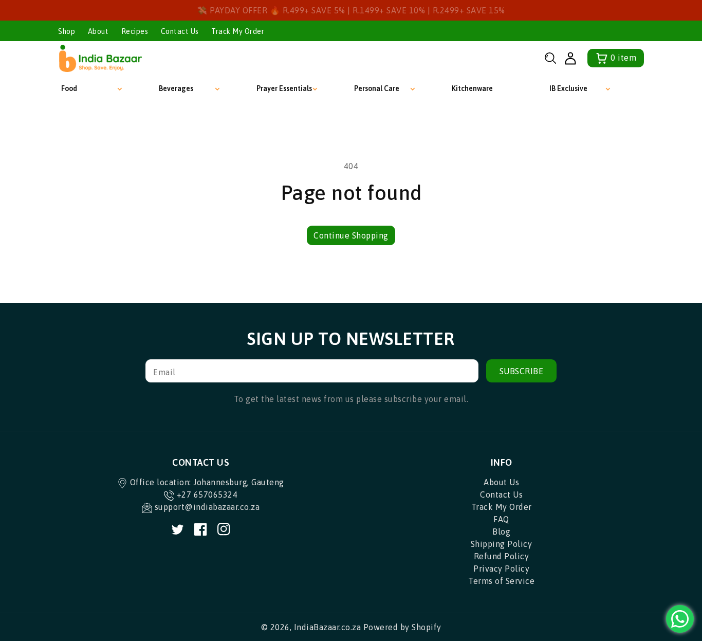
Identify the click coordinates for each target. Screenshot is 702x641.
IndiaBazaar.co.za (327, 627)
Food (69, 88)
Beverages (176, 88)
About (98, 31)
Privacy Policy (501, 568)
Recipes (135, 31)
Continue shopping (351, 235)
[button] (550, 58)
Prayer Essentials (284, 88)
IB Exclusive (568, 88)
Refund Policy (501, 556)
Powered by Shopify (402, 627)
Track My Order (237, 31)
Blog (501, 531)
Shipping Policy (501, 543)
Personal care (376, 88)
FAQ (501, 519)
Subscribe (522, 371)
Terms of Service (501, 580)
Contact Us (180, 31)
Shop (66, 31)
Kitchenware (472, 88)
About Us (501, 482)
